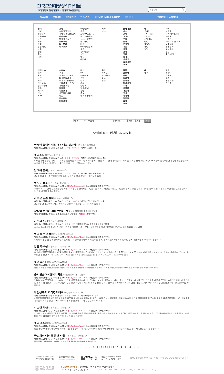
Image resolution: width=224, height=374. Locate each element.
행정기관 (169, 80)
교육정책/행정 (65, 31)
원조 (40, 54)
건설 (40, 31)
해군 (82, 57)
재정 (40, 57)
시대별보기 (174, 17)
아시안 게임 (64, 85)
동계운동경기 (65, 78)
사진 (125, 49)
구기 (61, 73)
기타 (104, 31)
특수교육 (63, 44)
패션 (125, 64)
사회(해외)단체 (172, 34)
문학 (125, 41)
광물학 (126, 73)
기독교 (105, 73)
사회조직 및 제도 (173, 41)
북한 (82, 78)
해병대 (83, 59)
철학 (125, 101)
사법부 (147, 36)
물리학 (126, 80)
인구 (168, 51)
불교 (104, 78)
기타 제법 (148, 34)
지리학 (126, 96)
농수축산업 (43, 85)
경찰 (168, 73)
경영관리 (42, 34)
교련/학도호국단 (87, 34)
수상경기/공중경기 (67, 83)
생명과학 (127, 83)
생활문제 (169, 44)
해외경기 (63, 101)
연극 (125, 51)
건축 (125, 31)
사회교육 (63, 36)
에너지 (41, 90)
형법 (146, 49)
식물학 (126, 88)
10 (130, 347)
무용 (125, 39)
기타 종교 (106, 75)
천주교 (105, 80)
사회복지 (169, 39)
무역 (40, 44)
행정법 (147, 44)
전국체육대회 (65, 93)
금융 (40, 39)
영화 (125, 54)
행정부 (169, 83)
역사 (125, 93)
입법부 (83, 85)
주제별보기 (161, 17)
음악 (125, 57)
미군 (82, 44)
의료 (40, 93)
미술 (125, 46)
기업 (40, 41)
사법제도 (148, 39)
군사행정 (84, 41)
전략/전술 (84, 51)
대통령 (169, 75)
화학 (40, 96)
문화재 (126, 44)
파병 (82, 54)
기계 (40, 80)
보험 (40, 49)
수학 (125, 85)
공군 (82, 31)
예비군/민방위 (86, 46)
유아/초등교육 (65, 39)
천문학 (126, 98)
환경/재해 (170, 54)
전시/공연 (127, 59)
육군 (82, 49)
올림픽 (62, 88)
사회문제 (169, 36)
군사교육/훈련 (86, 36)
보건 (168, 78)
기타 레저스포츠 (66, 75)
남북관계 (84, 75)
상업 (40, 51)
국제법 (147, 31)
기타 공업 (42, 83)
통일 (82, 93)
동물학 (126, 78)
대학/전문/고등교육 (67, 34)
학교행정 (63, 46)
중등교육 (63, 41)
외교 (82, 83)
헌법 (146, 46)
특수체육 (63, 98)
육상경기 (63, 90)
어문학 (126, 90)
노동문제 (169, 31)
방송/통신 (42, 46)
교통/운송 (42, 36)
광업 (40, 75)
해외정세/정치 (86, 96)
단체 (125, 34)
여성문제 (169, 49)
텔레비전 (127, 62)
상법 (146, 41)
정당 (82, 90)
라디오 (126, 36)
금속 (40, 78)
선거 (82, 80)
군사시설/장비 (86, 39)
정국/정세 (84, 88)
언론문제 (169, 46)
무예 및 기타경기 (66, 80)
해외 (146, 73)
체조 (61, 96)
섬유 (40, 88)
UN (81, 73)
